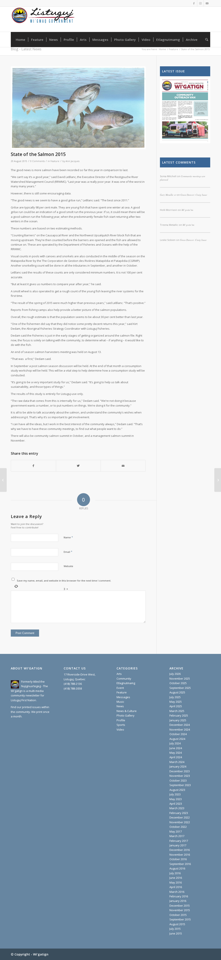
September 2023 (180, 785)
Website (68, 566)
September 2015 (180, 919)
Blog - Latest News (26, 49)
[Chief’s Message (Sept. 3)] (217, 480)
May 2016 (175, 882)
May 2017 (175, 831)
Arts (119, 674)
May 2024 (175, 753)
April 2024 (175, 757)
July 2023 (175, 794)
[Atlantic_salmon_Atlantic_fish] (78, 107)
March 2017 (176, 836)
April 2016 (175, 887)
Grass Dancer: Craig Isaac (193, 240)
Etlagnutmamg (126, 683)
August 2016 (177, 868)
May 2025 (175, 702)
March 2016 (176, 892)
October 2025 (178, 683)
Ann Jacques (72, 161)
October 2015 (178, 915)
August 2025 (177, 692)
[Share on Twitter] (78, 465)
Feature (55, 161)
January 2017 (177, 845)
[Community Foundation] (3, 480)
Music (120, 702)
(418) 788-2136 (73, 684)
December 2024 (179, 725)
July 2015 (175, 929)
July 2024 (175, 743)
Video (120, 729)
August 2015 (177, 924)
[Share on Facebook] (33, 465)
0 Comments (37, 161)
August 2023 (177, 790)
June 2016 (175, 878)
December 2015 (179, 906)
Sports (121, 725)
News (120, 706)
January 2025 (177, 720)
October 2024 (178, 734)
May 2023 (175, 799)
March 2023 (176, 808)
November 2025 (179, 678)
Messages (123, 697)
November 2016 (179, 855)
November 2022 (179, 822)
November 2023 (179, 776)
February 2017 (178, 841)
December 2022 (179, 817)
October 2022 (178, 827)
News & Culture (127, 711)
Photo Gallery (125, 715)
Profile (121, 720)
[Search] (205, 39)
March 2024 (176, 762)
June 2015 (175, 933)
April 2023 (175, 804)
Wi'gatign (40, 954)
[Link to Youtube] (207, 3)
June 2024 (175, 748)
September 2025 (180, 688)
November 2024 (179, 729)
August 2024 (177, 739)
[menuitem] (20, 39)
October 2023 (178, 780)
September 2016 (180, 864)
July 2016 (175, 873)
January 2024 (177, 766)
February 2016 (178, 896)
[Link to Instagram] (200, 3)
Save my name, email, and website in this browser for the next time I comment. (64, 580)
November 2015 (179, 910)
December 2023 (179, 771)
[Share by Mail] (123, 465)
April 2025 (175, 706)
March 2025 (176, 711)
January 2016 (177, 901)
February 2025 (178, 715)
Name (68, 537)
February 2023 (178, 813)
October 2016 (178, 859)
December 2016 (179, 850)
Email (68, 552)
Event (120, 688)
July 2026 (175, 674)
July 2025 (175, 697)
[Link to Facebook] (194, 3)
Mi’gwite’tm (188, 224)
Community (124, 678)
